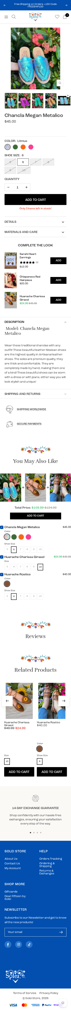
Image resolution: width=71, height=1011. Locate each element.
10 (24, 170)
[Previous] (7, 701)
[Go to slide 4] (40, 832)
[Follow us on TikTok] (29, 944)
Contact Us (12, 863)
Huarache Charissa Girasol (24, 557)
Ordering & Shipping (47, 865)
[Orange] (21, 537)
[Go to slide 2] (33, 832)
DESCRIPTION (14, 322)
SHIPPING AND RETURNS (22, 394)
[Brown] (7, 583)
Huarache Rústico (17, 574)
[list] (35, 280)
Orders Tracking (50, 859)
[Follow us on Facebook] (8, 944)
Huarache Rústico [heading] (48, 722)
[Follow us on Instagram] (18, 944)
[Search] (14, 17)
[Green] (14, 537)
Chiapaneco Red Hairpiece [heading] (30, 278)
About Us (11, 859)
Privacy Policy (48, 993)
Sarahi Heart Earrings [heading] (28, 256)
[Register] (61, 932)
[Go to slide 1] (30, 832)
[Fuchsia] (28, 537)
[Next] (63, 701)
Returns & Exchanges (46, 872)
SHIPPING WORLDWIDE (31, 409)
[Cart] (64, 17)
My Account (13, 868)
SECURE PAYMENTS (29, 424)
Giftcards (11, 891)
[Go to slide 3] (37, 832)
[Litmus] (7, 536)
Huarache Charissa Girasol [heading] (32, 298)
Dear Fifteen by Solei (15, 898)
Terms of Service (24, 993)
